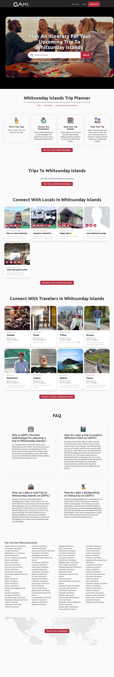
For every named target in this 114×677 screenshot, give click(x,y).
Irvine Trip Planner (38, 586)
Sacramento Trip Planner (40, 562)
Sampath (11, 335)
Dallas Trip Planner (11, 579)
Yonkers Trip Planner (12, 607)
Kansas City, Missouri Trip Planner (43, 551)
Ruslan (36, 335)
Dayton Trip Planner (92, 590)
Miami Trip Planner (65, 579)
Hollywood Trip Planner (40, 602)
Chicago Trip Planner (12, 551)
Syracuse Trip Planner (93, 586)
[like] (27, 210)
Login (84, 4)
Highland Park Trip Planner (41, 590)
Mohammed (12, 378)
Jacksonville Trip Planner (40, 572)
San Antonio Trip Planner (40, 553)
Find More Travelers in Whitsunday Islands (57, 397)
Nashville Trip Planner (39, 600)
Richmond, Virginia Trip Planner (69, 586)
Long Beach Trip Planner (94, 565)
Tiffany (63, 335)
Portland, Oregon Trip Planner (15, 597)
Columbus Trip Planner (39, 546)
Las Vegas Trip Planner (66, 558)
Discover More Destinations (57, 631)
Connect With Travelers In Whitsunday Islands (57, 298)
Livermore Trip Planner (39, 565)
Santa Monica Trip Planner (95, 593)
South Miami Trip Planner (40, 567)
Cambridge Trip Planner (67, 569)
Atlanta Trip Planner (11, 560)
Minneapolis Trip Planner (67, 551)
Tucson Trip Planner (93, 551)
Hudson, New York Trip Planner (15, 546)
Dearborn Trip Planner (93, 553)
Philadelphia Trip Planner (40, 555)
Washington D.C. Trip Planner (15, 553)
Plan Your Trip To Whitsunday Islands (57, 150)
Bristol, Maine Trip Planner (95, 597)
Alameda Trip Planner (66, 546)
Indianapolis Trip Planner (13, 604)
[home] (21, 4)
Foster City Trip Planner (94, 588)
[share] (27, 213)
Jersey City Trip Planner (13, 565)
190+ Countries (48, 61)
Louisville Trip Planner (93, 572)
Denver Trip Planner (11, 562)
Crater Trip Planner (92, 579)
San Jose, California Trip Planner (16, 558)
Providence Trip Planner (40, 581)
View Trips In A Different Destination (57, 184)
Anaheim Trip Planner (39, 604)
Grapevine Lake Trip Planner (95, 595)
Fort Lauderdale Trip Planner (41, 597)
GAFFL (39, 105)
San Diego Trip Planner (12, 595)
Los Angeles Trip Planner (13, 548)
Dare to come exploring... (17, 233)
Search (86, 55)
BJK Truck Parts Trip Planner (95, 574)
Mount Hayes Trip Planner (41, 583)
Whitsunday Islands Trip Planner (66, 105)
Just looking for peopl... (96, 233)
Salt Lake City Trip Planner (68, 560)
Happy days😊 (66, 233)
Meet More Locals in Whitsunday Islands (57, 283)
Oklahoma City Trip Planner (95, 602)
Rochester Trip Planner (94, 558)
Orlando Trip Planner (39, 548)
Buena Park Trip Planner (67, 555)
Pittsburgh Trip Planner (40, 579)
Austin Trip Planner (11, 581)
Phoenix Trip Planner (12, 586)
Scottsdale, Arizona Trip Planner (70, 602)
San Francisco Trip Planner (14, 572)
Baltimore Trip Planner (39, 574)
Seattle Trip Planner (11, 555)
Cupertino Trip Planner (39, 569)
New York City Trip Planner (14, 567)
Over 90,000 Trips (75, 61)
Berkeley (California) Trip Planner (70, 567)
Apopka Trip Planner (66, 604)
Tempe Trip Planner (92, 569)
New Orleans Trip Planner (67, 590)
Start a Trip (75, 4)
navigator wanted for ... (43, 233)
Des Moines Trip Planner (67, 553)
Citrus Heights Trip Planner (68, 565)
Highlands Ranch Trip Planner (69, 562)
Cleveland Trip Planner (93, 548)
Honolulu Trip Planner (39, 588)
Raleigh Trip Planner (65, 572)
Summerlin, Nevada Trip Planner (97, 583)
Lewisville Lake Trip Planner (68, 588)
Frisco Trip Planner (92, 581)
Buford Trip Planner (65, 548)
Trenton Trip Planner (12, 569)
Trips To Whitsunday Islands (57, 170)
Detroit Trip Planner (92, 555)
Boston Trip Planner (11, 583)
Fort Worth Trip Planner (94, 576)
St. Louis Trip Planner (39, 576)
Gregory (37, 378)
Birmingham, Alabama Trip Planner (16, 600)
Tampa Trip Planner (11, 602)
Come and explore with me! (18, 270)
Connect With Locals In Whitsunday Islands (57, 199)
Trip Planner (48, 105)
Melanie (63, 378)
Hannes (89, 378)
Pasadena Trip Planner (93, 567)
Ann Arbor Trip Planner (93, 546)
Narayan (90, 335)
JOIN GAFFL (94, 4)
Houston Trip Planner (12, 593)
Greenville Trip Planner (66, 593)
